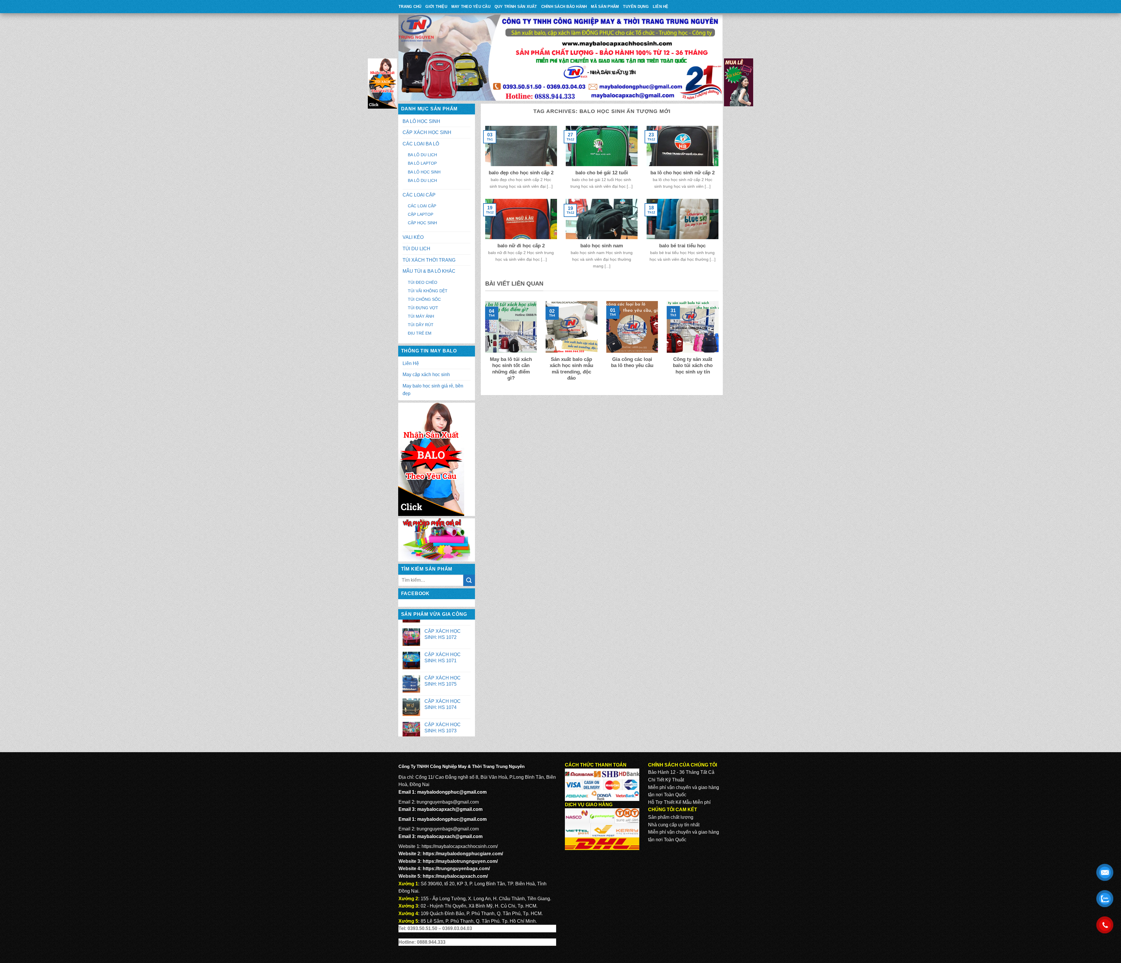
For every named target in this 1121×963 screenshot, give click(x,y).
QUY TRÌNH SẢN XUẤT (516, 6)
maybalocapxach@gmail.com (450, 809)
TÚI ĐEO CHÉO (422, 282)
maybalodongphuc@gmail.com (452, 792)
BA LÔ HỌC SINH (421, 121)
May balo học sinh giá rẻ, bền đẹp (433, 389)
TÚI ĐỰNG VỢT (423, 307)
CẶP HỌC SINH (422, 222)
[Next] (719, 345)
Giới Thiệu (436, 6)
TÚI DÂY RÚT (421, 324)
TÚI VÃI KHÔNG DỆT (428, 290)
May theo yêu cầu (470, 6)
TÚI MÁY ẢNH (421, 316)
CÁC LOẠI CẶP (419, 194)
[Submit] (469, 580)
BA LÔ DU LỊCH (422, 154)
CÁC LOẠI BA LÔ (421, 143)
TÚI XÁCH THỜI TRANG (429, 260)
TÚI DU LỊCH (416, 248)
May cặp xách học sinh (426, 374)
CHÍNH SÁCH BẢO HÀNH (564, 6)
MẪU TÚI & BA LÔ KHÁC (429, 271)
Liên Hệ (661, 6)
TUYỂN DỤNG (636, 6)
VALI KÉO (413, 237)
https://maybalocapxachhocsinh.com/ (460, 846)
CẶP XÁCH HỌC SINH (427, 132)
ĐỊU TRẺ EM (419, 333)
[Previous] (484, 345)
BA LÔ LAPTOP (422, 163)
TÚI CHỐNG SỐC (424, 299)
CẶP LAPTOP (420, 214)
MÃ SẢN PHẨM (605, 6)
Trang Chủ (409, 6)
